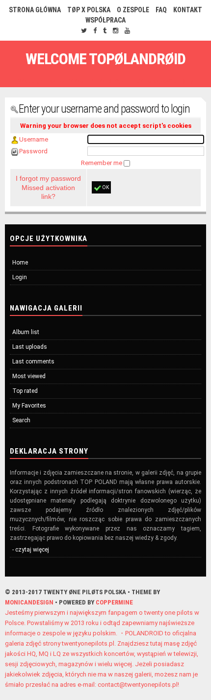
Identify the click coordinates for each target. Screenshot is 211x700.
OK (105, 187)
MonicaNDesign (29, 602)
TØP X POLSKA (88, 10)
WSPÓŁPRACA (105, 20)
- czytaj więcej (30, 549)
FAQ (161, 10)
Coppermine (114, 602)
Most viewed (29, 376)
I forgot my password (48, 178)
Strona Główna (35, 10)
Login (19, 277)
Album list (25, 332)
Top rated (25, 390)
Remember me (102, 163)
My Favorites (29, 405)
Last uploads (29, 346)
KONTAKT (187, 10)
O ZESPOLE (133, 10)
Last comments (33, 361)
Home (20, 262)
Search (21, 420)
